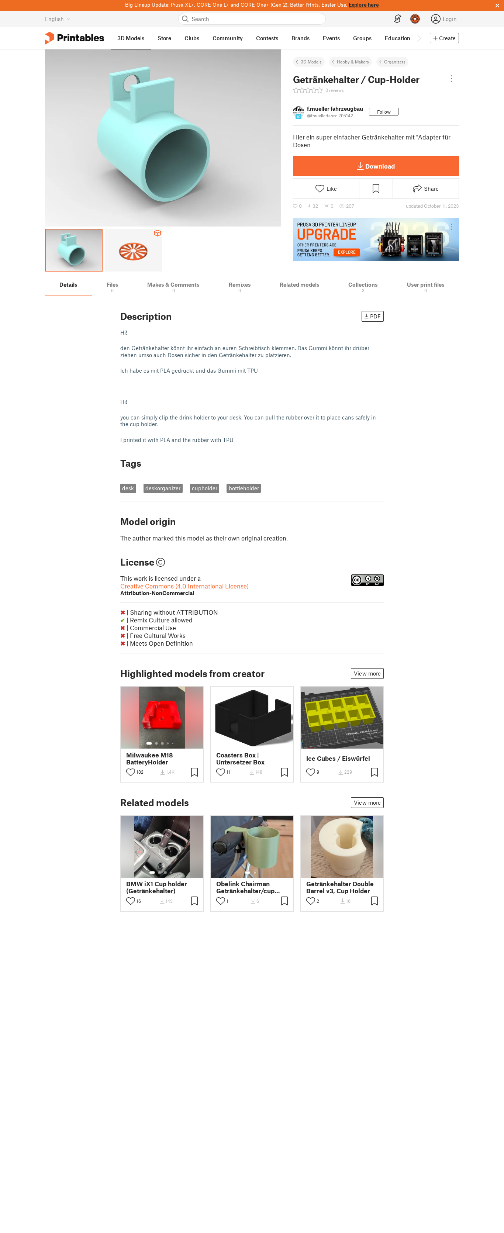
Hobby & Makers (353, 61)
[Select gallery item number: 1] (149, 743)
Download (380, 166)
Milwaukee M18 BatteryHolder (149, 759)
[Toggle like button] (130, 772)
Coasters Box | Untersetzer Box (240, 759)
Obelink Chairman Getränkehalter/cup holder (245, 887)
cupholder (204, 488)
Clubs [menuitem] (191, 38)
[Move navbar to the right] (419, 38)
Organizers (394, 61)
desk (128, 488)
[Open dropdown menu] (451, 78)
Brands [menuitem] (300, 38)
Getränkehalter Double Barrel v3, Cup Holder (340, 887)
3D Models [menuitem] (130, 38)
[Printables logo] (74, 38)
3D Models (311, 61)
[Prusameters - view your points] (415, 19)
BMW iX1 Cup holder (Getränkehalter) (156, 887)
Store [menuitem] (164, 38)
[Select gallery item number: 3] (162, 743)
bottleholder (244, 488)
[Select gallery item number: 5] (173, 743)
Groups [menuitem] (362, 38)
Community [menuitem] (228, 38)
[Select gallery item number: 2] (156, 743)
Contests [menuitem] (267, 38)
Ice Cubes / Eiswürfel (338, 758)
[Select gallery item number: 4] (168, 743)
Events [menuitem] (331, 38)
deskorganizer (162, 488)
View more (367, 673)
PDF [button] (375, 316)
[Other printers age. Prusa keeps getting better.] (376, 239)
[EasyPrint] (397, 19)
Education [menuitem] (397, 38)
